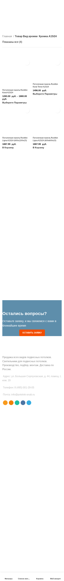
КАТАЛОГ (7, 564)
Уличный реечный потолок (15, 480)
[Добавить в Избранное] (27, 62)
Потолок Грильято (11, 443)
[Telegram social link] (29, 402)
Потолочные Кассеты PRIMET (17, 527)
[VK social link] (23, 402)
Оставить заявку (32, 333)
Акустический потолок (13, 485)
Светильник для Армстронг (16, 469)
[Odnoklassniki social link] (11, 402)
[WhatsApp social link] (17, 402)
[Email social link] (5, 402)
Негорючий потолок (12, 496)
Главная (7, 36)
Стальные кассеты (11, 533)
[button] (8, 147)
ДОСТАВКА (8, 569)
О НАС (5, 553)
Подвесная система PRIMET (16, 516)
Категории (8, 27)
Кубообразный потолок (14, 432)
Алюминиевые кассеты (14, 538)
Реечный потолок (11, 448)
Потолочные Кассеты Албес (16, 522)
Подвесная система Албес (15, 511)
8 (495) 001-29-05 (54, 1)
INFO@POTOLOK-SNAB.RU (14, 1)
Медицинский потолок (13, 491)
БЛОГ (5, 559)
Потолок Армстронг (12, 438)
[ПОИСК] (57, 11)
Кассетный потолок (12, 427)
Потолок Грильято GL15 (14, 454)
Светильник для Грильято (15, 474)
